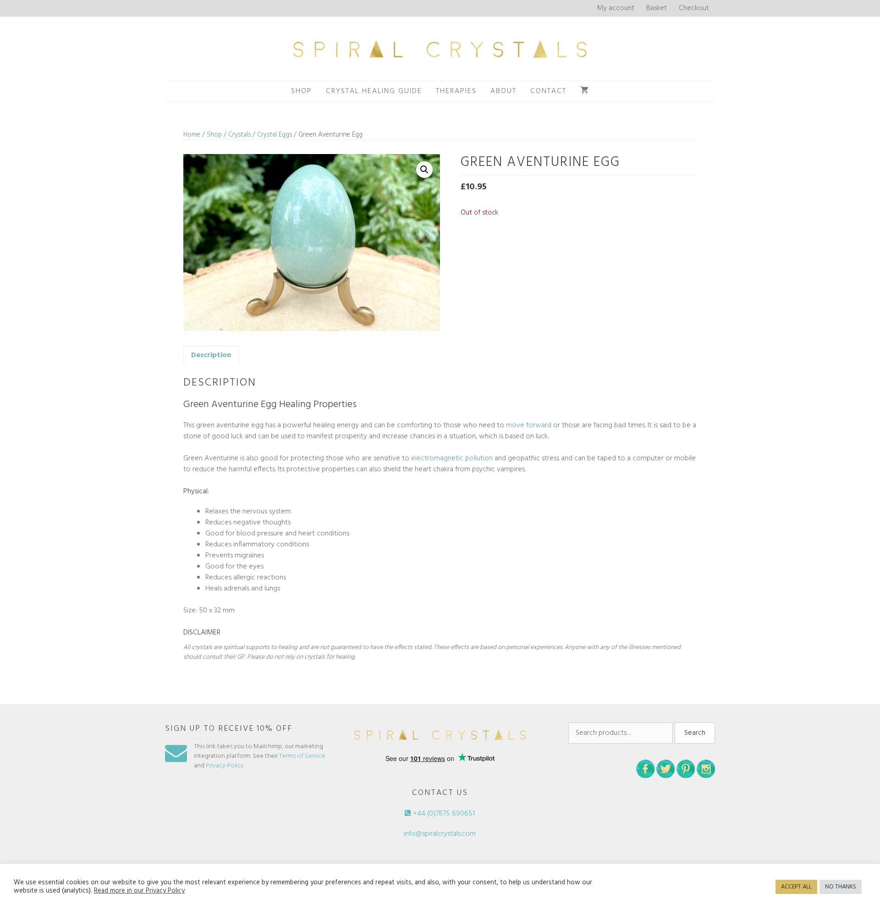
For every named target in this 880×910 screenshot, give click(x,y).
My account (615, 8)
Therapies (456, 91)
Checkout (694, 8)
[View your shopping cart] (584, 91)
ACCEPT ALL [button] (796, 887)
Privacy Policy (225, 766)
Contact (548, 91)
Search (694, 733)
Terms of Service (302, 756)
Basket (656, 8)
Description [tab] (211, 355)
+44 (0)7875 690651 (443, 814)
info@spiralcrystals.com (440, 834)
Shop (301, 91)
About (503, 91)
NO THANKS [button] (840, 887)
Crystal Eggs (274, 134)
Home (191, 134)
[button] (424, 169)
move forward (528, 425)
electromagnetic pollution (452, 458)
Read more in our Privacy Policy (139, 891)
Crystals (239, 134)
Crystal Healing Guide (374, 91)
